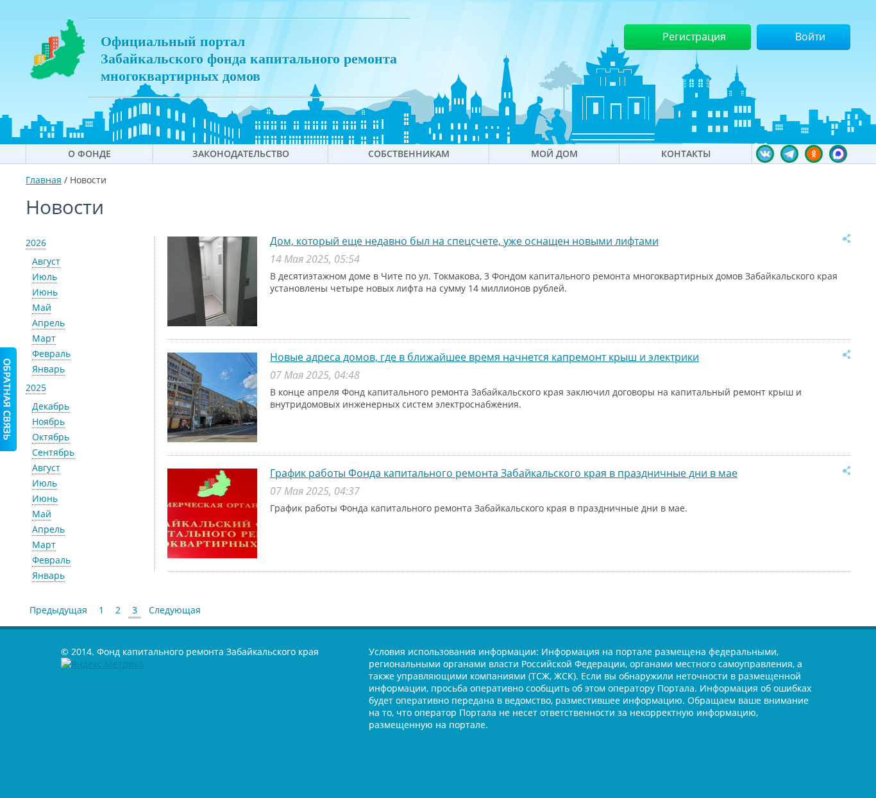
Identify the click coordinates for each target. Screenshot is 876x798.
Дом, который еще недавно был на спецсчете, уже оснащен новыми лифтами (464, 241)
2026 (36, 243)
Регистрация (694, 36)
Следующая (175, 610)
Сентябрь (53, 452)
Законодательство (240, 153)
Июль (44, 276)
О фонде (89, 153)
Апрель (48, 323)
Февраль (51, 353)
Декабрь (50, 406)
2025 (36, 387)
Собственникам (409, 153)
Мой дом (554, 153)
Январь (48, 369)
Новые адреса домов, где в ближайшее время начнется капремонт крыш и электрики (484, 357)
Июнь (45, 292)
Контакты (686, 153)
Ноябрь (48, 421)
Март (44, 338)
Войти (810, 36)
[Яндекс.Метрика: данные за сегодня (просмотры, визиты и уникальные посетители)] (102, 664)
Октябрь (50, 437)
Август (46, 261)
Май (41, 307)
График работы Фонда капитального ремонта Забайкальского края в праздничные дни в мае (503, 473)
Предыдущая (58, 610)
